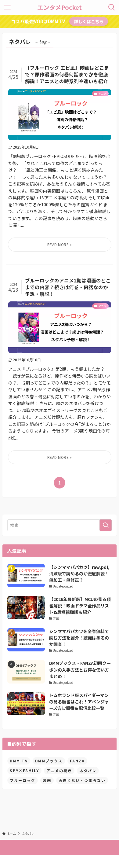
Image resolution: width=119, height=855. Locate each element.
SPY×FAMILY (24, 770)
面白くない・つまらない (82, 780)
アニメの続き (59, 770)
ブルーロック (22, 780)
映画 (47, 780)
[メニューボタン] (7, 7)
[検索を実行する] (105, 525)
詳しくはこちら (89, 21)
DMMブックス (49, 760)
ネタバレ (87, 770)
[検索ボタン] (111, 7)
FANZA (77, 760)
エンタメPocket (59, 7)
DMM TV (19, 760)
